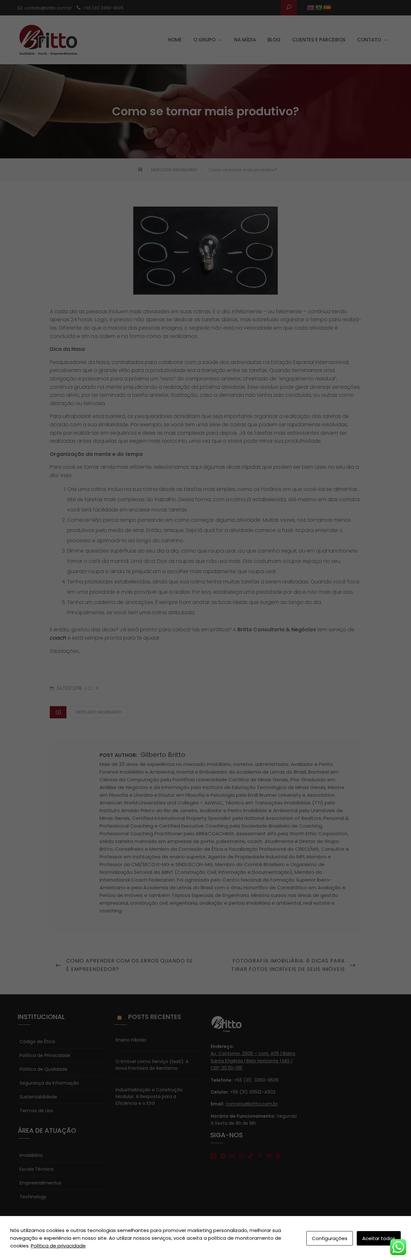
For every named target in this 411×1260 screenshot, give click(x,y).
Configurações (329, 1238)
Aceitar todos (378, 1238)
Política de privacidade (58, 1245)
